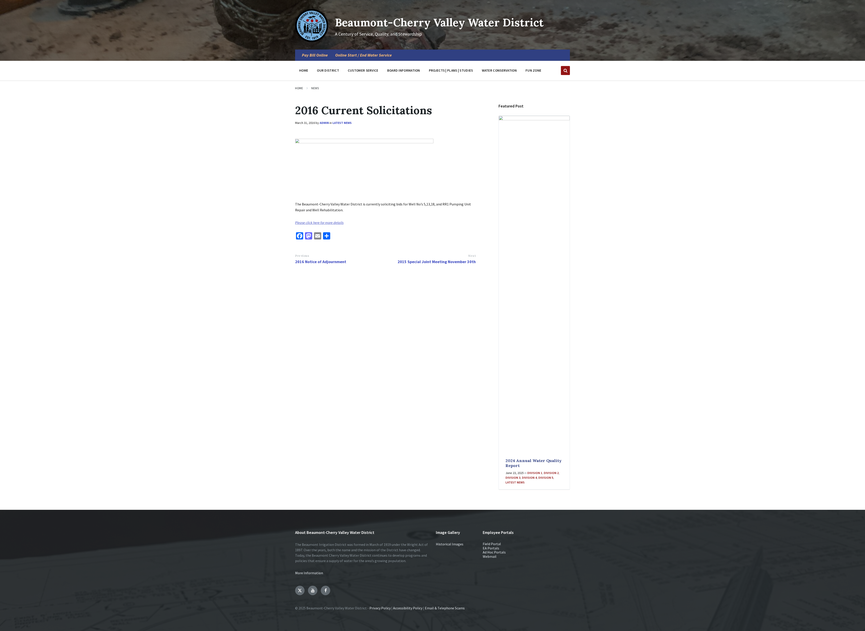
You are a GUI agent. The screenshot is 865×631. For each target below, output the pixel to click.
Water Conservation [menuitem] (499, 70)
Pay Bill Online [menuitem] (315, 55)
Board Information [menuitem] (403, 70)
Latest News (342, 123)
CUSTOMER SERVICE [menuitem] (363, 70)
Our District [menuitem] (328, 70)
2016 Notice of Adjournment (320, 261)
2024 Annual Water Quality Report (533, 463)
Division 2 (551, 473)
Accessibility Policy (407, 608)
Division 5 (545, 478)
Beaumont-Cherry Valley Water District (439, 22)
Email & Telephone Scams (445, 608)
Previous (302, 256)
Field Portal (492, 544)
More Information (309, 573)
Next (472, 256)
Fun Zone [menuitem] (533, 70)
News (315, 88)
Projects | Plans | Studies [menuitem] (451, 70)
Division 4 (529, 478)
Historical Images (449, 544)
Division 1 (534, 473)
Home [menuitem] (303, 70)
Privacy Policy (380, 608)
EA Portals (491, 548)
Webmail (489, 556)
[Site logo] (311, 41)
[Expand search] (565, 70)
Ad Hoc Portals (494, 552)
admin (324, 123)
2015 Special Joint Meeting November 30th (437, 261)
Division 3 (512, 478)
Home (299, 88)
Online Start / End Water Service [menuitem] (363, 55)
